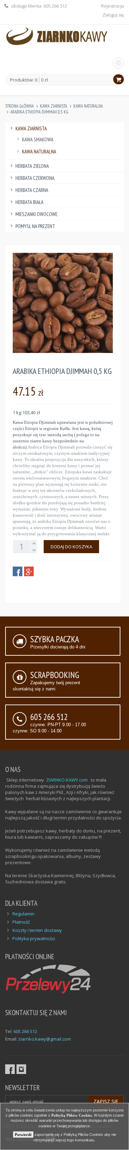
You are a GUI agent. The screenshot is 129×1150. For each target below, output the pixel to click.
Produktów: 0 (23, 80)
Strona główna (19, 106)
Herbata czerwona (34, 178)
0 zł (44, 80)
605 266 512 (25, 1031)
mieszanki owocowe (36, 214)
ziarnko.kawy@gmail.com (44, 1039)
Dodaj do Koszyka (71, 547)
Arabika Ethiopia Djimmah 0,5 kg (39, 112)
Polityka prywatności (33, 938)
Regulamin (23, 914)
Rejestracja (112, 6)
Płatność (21, 922)
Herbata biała (29, 202)
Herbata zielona (32, 166)
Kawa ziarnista (53, 106)
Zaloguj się (113, 15)
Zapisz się (106, 1101)
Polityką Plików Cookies (71, 1115)
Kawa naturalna (88, 106)
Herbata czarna (31, 190)
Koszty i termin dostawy (37, 930)
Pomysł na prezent (35, 226)
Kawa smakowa (37, 139)
